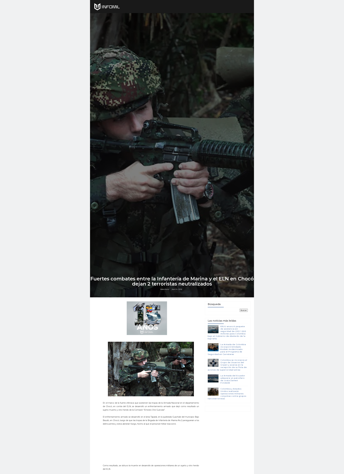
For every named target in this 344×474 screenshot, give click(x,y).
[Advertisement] (151, 446)
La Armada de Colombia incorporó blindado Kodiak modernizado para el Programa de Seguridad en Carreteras (227, 349)
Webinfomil (164, 289)
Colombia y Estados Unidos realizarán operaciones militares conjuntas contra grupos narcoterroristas (227, 394)
